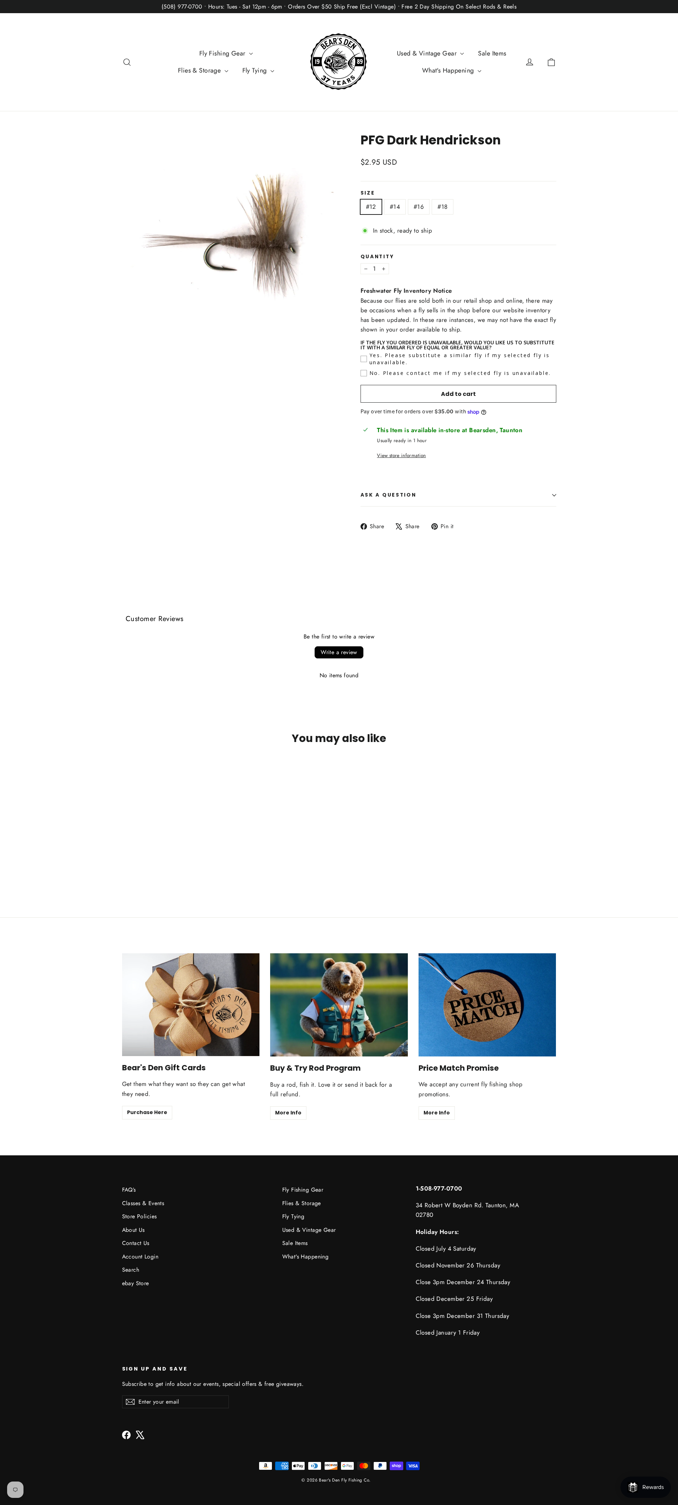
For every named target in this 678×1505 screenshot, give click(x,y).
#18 (442, 206)
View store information (401, 455)
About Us (133, 1230)
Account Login (140, 1256)
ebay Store (135, 1283)
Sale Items (492, 53)
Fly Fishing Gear (223, 53)
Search (131, 1270)
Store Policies (139, 1216)
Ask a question (388, 495)
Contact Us (135, 1243)
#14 (395, 206)
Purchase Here (147, 1112)
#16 (419, 206)
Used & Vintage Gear (428, 53)
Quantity (377, 257)
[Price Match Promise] (487, 1004)
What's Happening (449, 70)
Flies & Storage (200, 70)
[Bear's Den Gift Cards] (191, 1004)
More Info (288, 1112)
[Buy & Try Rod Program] (339, 1004)
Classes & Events (143, 1203)
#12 (371, 206)
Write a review (339, 652)
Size (368, 193)
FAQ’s (129, 1190)
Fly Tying (255, 70)
